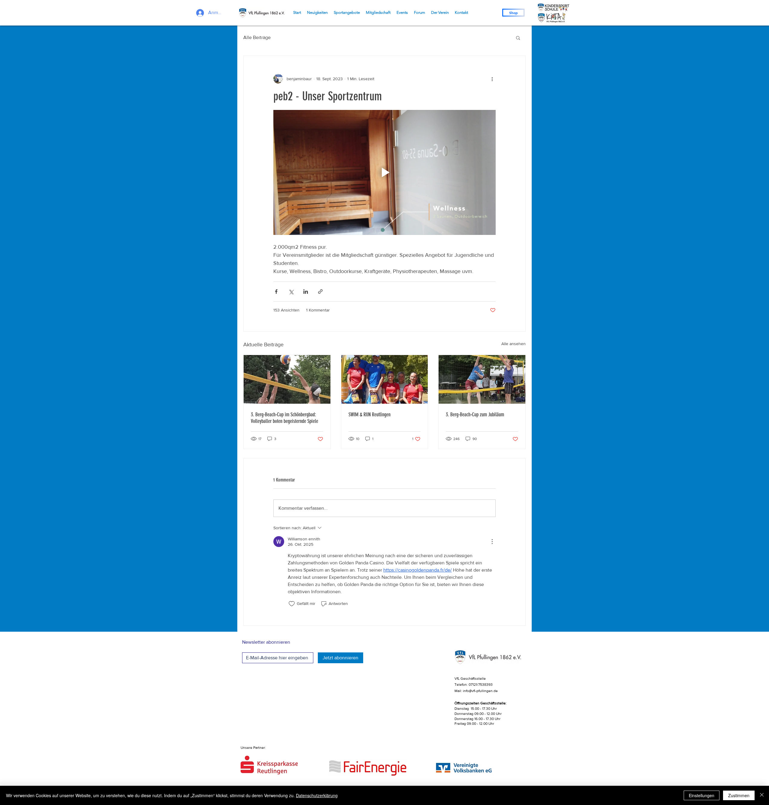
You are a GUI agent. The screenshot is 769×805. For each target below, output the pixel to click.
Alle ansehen (513, 343)
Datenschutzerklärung (317, 795)
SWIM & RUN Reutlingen (369, 414)
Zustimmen (738, 795)
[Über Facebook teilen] (276, 291)
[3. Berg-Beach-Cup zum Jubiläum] (482, 379)
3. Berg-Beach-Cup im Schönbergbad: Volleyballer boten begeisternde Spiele (284, 417)
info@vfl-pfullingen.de (480, 691)
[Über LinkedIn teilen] (306, 291)
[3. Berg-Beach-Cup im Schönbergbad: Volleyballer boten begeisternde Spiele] (287, 379)
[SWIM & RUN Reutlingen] (384, 379)
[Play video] (384, 172)
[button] (518, 37)
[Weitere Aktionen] (492, 78)
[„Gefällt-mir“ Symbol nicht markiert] (292, 603)
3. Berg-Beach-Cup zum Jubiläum (475, 414)
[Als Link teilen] (320, 291)
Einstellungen (701, 795)
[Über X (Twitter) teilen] (291, 291)
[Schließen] (761, 795)
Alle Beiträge (257, 37)
